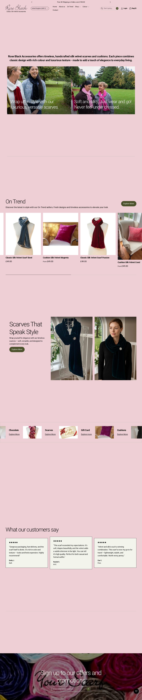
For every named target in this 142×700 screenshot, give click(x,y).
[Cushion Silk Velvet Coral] (98, 236)
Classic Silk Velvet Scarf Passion (57, 257)
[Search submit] (117, 8)
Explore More (36, 434)
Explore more (72, 434)
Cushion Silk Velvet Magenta (18, 257)
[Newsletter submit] (88, 689)
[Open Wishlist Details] (136, 691)
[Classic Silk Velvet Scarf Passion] (60, 234)
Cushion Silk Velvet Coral (91, 262)
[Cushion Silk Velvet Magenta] (23, 234)
